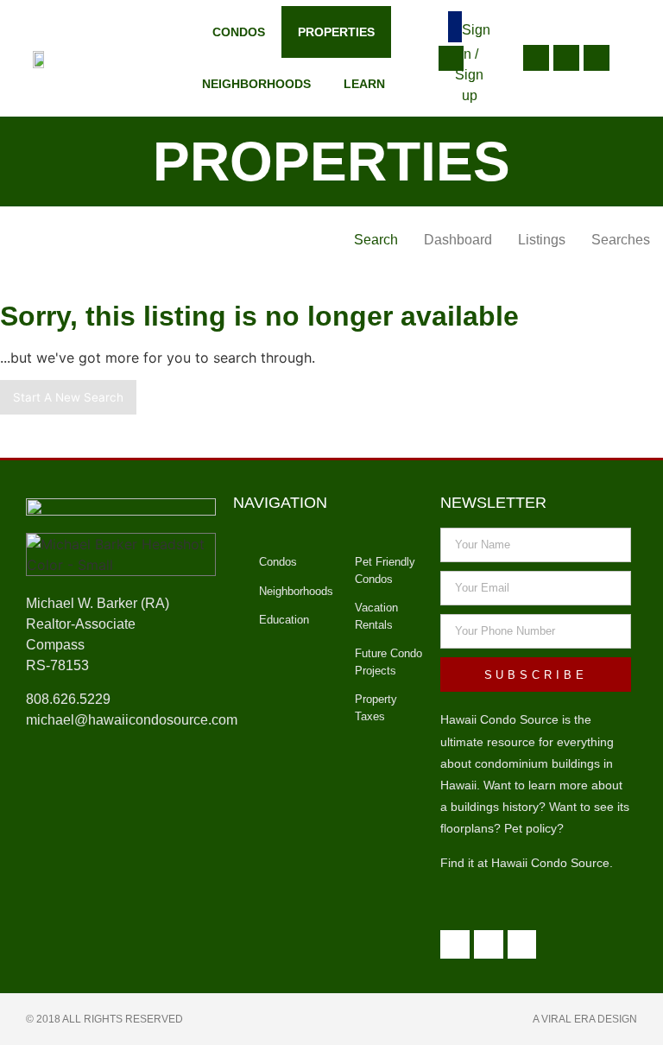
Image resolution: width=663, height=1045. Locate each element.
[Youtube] (566, 58)
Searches (620, 239)
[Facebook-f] (522, 945)
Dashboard (458, 239)
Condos (238, 32)
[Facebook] (596, 58)
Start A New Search (68, 397)
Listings (541, 239)
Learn (364, 84)
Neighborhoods (256, 84)
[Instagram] (536, 58)
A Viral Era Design (585, 1019)
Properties (336, 32)
